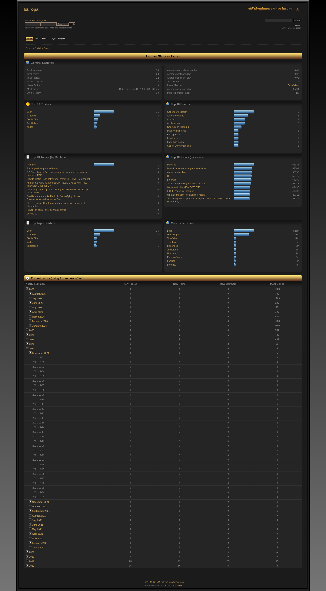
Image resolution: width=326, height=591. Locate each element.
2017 (31, 566)
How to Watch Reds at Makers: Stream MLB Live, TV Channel (58, 179)
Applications (173, 123)
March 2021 (38, 538)
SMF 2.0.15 (150, 582)
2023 (31, 339)
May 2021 (37, 529)
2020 (31, 552)
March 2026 (38, 316)
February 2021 (40, 543)
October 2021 (39, 506)
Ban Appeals (173, 134)
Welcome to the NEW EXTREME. (184, 187)
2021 (31, 348)
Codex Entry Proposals (179, 146)
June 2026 (37, 303)
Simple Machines (176, 582)
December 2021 (40, 353)
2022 (31, 344)
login (34, 20)
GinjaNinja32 (174, 234)
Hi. (168, 176)
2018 (31, 561)
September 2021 (41, 511)
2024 (31, 335)
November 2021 (40, 502)
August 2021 (39, 515)
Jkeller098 (32, 119)
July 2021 (37, 520)
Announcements (175, 115)
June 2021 (37, 525)
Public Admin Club (176, 130)
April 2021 (37, 534)
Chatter (171, 119)
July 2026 (37, 298)
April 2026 (37, 312)
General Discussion (177, 112)
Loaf (29, 112)
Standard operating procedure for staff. (187, 183)
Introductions (173, 138)
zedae (30, 127)
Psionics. (31, 164)
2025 (31, 330)
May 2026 (37, 307)
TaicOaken (293, 85)
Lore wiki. (32, 213)
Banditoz (171, 264)
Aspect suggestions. (177, 172)
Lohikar (171, 261)
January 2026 (39, 326)
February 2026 (40, 321)
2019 (31, 557)
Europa (31, 9)
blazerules (172, 246)
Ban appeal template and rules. (43, 168)
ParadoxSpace (174, 257)
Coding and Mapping (178, 127)
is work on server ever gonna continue (46, 210)
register (42, 20)
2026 (31, 289)
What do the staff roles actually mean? (186, 195)
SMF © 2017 (162, 582)
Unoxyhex (172, 253)
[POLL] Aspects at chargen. (181, 191)
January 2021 (39, 547)
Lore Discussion (175, 142)
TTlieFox (31, 115)
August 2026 (39, 294)
